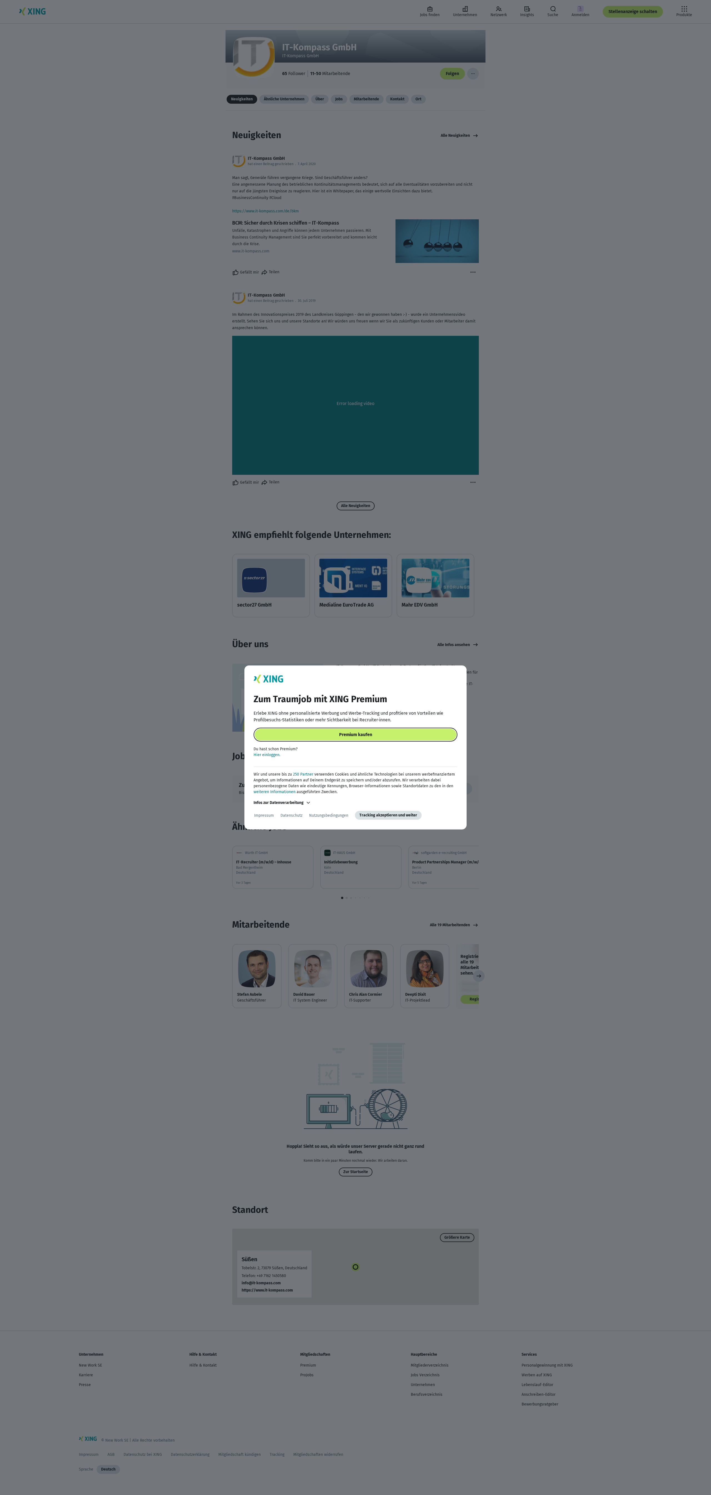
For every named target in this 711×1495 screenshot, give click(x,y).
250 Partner (303, 774)
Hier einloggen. (267, 755)
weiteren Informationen (275, 791)
